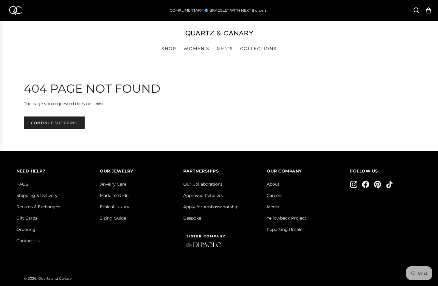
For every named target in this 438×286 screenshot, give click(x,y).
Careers (274, 195)
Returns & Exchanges (38, 206)
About (273, 184)
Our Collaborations (203, 184)
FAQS (22, 184)
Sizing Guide (113, 218)
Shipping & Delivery (37, 195)
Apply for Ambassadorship (210, 206)
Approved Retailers (203, 195)
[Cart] (428, 10)
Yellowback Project (286, 218)
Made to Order (115, 195)
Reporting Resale (284, 229)
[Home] (15, 10)
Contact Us (28, 240)
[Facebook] (365, 184)
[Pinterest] (377, 184)
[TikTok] (389, 184)
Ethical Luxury (114, 206)
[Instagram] (353, 184)
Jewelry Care (113, 184)
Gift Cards (26, 218)
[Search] (416, 10)
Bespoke (192, 218)
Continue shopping (54, 123)
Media (273, 206)
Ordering (25, 229)
